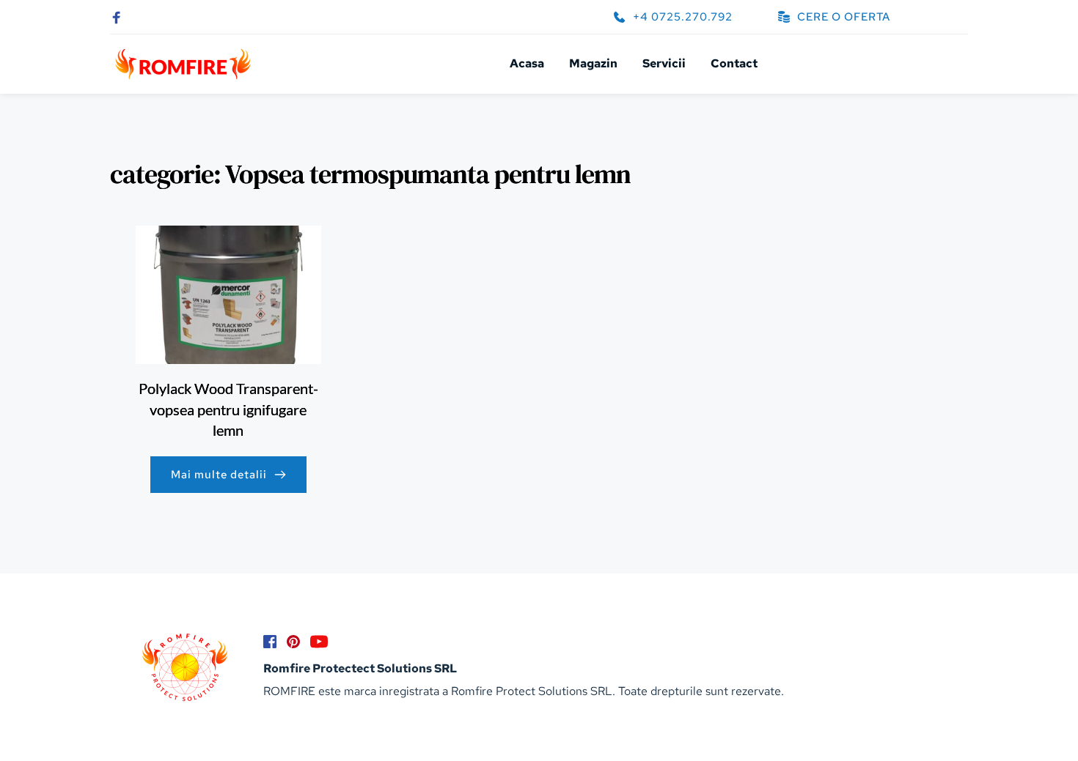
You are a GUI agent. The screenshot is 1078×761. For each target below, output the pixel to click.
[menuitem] (527, 64)
